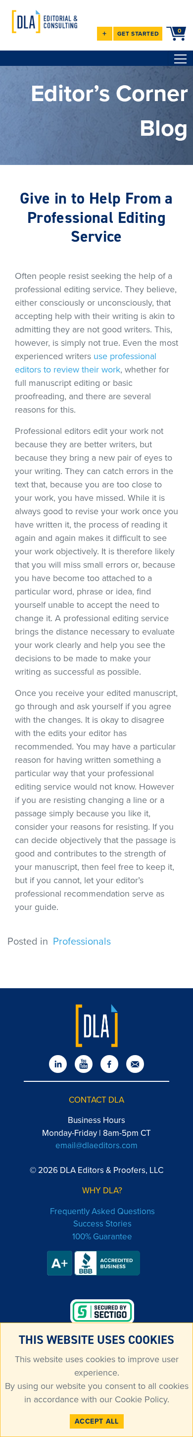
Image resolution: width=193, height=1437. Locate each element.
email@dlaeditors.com (96, 1145)
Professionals (82, 941)
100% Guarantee (102, 1236)
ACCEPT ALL (97, 1421)
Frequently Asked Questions (102, 1211)
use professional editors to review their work (85, 363)
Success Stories (102, 1224)
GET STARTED (138, 33)
